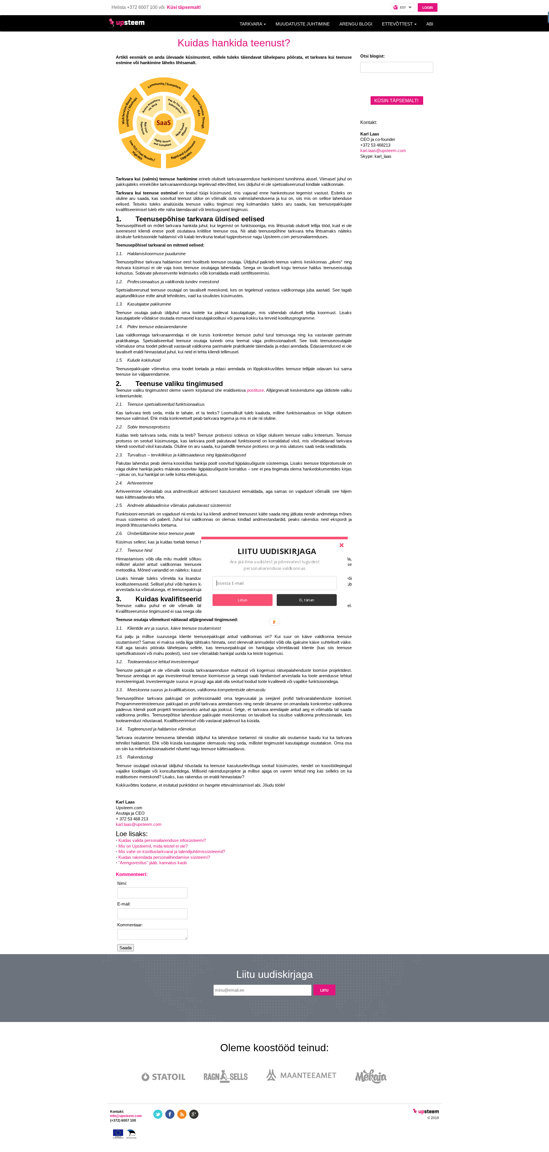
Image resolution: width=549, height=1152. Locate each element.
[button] (277, 551)
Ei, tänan (306, 599)
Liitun (242, 599)
